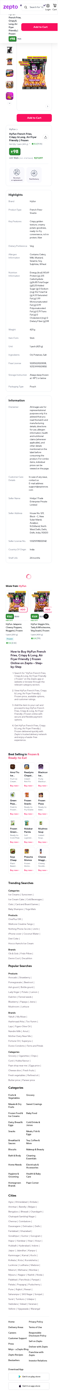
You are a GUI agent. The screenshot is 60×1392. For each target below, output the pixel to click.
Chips (34, 1056)
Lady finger (14, 992)
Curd (10, 1060)
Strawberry (24, 977)
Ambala (33, 1202)
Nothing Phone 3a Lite (19, 929)
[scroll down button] (9, 103)
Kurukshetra (31, 1260)
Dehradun (28, 1226)
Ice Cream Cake (16, 899)
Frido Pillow (26, 953)
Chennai (12, 1221)
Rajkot (19, 1289)
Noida (39, 1274)
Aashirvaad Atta (16, 1021)
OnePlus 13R (14, 919)
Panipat (35, 1279)
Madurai (35, 1265)
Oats (10, 904)
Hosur (38, 1240)
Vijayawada (22, 1308)
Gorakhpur (13, 1236)
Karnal (25, 1255)
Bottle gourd (27, 987)
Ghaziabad (25, 1231)
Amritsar (12, 1206)
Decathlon (27, 958)
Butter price (14, 1080)
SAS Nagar (27, 1294)
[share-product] (45, 137)
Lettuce (25, 1006)
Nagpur (21, 1274)
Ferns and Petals (35, 1045)
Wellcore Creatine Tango (20, 924)
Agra (10, 1202)
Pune (11, 1289)
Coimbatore (25, 1221)
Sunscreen (27, 894)
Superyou (26, 1041)
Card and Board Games (26, 904)
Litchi (35, 929)
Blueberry (13, 1001)
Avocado (12, 977)
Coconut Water (31, 933)
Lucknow (12, 1265)
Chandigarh (36, 1211)
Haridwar (21, 1240)
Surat (11, 1299)
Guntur (24, 1236)
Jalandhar (21, 1250)
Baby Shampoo (15, 909)
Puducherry (34, 1284)
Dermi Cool (14, 958)
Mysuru (12, 1274)
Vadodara (13, 1304)
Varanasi (32, 1304)
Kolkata (12, 1260)
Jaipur (11, 1250)
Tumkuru (20, 1299)
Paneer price (28, 1080)
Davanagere (14, 1226)
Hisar (30, 1240)
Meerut (12, 1270)
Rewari (27, 1289)
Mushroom (13, 1006)
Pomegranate (15, 982)
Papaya (23, 1001)
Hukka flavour (22, 1060)
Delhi (37, 1226)
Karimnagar (14, 1255)
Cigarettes (24, 1056)
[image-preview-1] (9, 50)
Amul (25, 1031)
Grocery (12, 1056)
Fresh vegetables (16, 1075)
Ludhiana (23, 1265)
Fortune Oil (14, 1041)
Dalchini (12, 997)
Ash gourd (13, 987)
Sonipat (38, 1294)
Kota (20, 1260)
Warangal (35, 1308)
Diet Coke (13, 938)
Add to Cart (40, 27)
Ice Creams (14, 894)
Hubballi (12, 1245)
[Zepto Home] (10, 7)
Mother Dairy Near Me (19, 1036)
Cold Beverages (34, 899)
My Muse (21, 1016)
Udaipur (31, 1299)
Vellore (11, 1308)
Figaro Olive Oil (22, 1026)
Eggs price (34, 1065)
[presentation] (9, 103)
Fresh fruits (28, 1070)
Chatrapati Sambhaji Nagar (21, 1216)
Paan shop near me (17, 1065)
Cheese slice (14, 1070)
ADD (23, 609)
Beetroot (28, 982)
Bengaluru (13, 1211)
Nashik (31, 1274)
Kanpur (32, 1250)
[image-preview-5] (9, 96)
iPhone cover (14, 933)
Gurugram (35, 1236)
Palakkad (12, 1279)
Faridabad (13, 1231)
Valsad (23, 1304)
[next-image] (47, 106)
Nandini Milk (14, 1031)
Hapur (11, 1240)
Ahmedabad (21, 1202)
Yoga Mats (30, 909)
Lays (10, 1026)
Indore (35, 1245)
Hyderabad (24, 1245)
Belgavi (31, 1206)
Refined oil (32, 1075)
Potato (25, 992)
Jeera (32, 1001)
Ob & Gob (13, 953)
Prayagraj (21, 1284)
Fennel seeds (25, 997)
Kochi (33, 1255)
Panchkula (24, 1279)
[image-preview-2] (9, 61)
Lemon (33, 992)
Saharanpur (14, 1294)
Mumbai (33, 1270)
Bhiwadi (24, 1211)
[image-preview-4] (9, 84)
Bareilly (22, 1206)
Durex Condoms (16, 1045)
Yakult (11, 1016)
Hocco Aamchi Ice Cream (21, 943)
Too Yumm (31, 1021)
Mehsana (22, 1270)
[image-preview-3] (9, 73)
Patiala (11, 1284)
